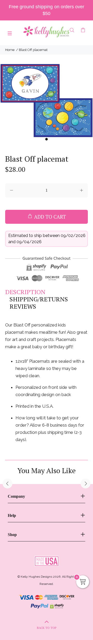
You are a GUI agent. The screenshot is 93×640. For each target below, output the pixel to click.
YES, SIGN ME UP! (46, 351)
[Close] (84, 280)
